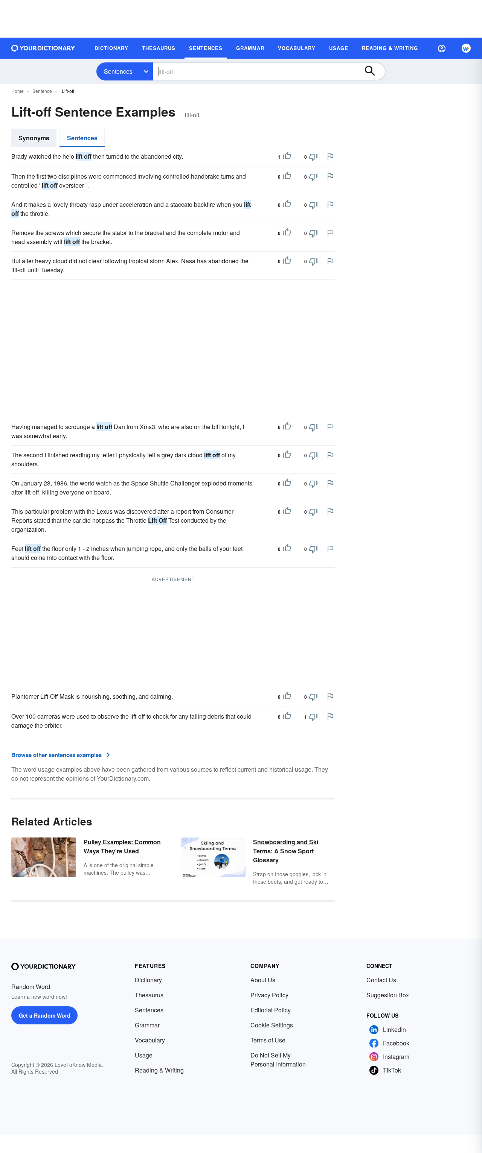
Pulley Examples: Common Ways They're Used (122, 846)
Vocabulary (150, 1040)
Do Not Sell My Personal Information (278, 1059)
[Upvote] (286, 157)
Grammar (147, 1025)
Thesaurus (149, 995)
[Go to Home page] (43, 48)
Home (17, 91)
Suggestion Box (387, 995)
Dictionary (148, 979)
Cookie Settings (271, 1025)
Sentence (42, 91)
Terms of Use (267, 1040)
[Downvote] (313, 157)
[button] (441, 48)
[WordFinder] (466, 48)
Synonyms (33, 138)
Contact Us (381, 979)
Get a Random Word (44, 1015)
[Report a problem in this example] (330, 156)
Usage (144, 1055)
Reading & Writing (159, 1070)
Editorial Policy (270, 1010)
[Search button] (373, 71)
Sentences (118, 71)
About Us (262, 979)
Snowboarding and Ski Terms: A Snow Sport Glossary (285, 850)
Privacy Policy (269, 995)
